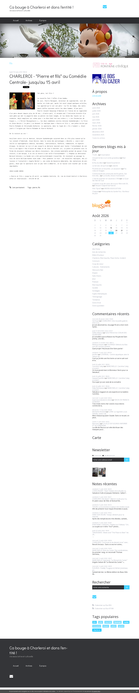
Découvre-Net (97, 270)
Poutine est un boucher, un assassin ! (106, 169)
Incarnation (105, 155)
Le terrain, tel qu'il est (100, 166)
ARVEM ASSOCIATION (112, 188)
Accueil (16, 20)
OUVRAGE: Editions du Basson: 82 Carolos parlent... (110, 345)
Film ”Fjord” (96, 188)
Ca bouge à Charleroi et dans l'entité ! (41, 7)
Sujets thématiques (99, 294)
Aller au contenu (7, 2)
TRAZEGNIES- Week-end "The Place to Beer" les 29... (110, 533)
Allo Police (96, 249)
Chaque (95, 191)
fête (94, 622)
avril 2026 (96, 120)
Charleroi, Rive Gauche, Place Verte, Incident (109, 258)
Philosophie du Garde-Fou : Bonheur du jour (110, 192)
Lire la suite (96, 96)
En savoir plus (96, 691)
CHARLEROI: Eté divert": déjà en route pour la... (109, 499)
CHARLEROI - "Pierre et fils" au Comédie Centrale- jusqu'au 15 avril (47, 79)
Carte (96, 437)
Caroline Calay (97, 366)
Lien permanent (18, 187)
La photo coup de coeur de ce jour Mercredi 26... (110, 183)
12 (111, 228)
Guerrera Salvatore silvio (101, 400)
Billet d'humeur (98, 255)
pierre (34, 187)
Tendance (96, 300)
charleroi (97, 630)
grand (121, 626)
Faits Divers (96, 276)
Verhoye (95, 321)
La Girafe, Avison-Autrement (114, 176)
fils (39, 187)
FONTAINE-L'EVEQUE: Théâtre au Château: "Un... (110, 524)
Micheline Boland (98, 412)
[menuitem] (15, 20)
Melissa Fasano (98, 344)
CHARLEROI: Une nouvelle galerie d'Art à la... (109, 322)
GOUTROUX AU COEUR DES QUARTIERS (109, 334)
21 (122, 230)
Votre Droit (96, 303)
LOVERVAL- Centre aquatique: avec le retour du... (110, 355)
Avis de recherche (99, 252)
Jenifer (94, 354)
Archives (29, 20)
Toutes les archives (98, 138)
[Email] (105, 7)
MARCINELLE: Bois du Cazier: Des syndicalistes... (110, 550)
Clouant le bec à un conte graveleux (105, 158)
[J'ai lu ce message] (137, 691)
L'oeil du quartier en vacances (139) (105, 178)
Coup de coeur (97, 264)
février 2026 (96, 126)
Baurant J (96, 423)
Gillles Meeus (97, 333)
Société (95, 288)
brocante (96, 626)
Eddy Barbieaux (98, 388)
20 (116, 230)
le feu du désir (97, 163)
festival (117, 622)
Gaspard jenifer (98, 378)
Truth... (95, 155)
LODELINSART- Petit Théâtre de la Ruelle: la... (109, 491)
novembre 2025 (98, 135)
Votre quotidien (98, 306)
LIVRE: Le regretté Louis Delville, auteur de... (109, 413)
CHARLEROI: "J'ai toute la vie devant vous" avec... (110, 542)
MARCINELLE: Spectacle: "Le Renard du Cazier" (109, 560)
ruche (126, 622)
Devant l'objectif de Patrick (105, 185)
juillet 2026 (96, 111)
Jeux (94, 279)
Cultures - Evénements (101, 267)
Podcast (95, 282)
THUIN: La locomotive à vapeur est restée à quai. (110, 507)
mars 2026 (96, 123)
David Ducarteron (113, 163)
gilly (100, 622)
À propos (42, 20)
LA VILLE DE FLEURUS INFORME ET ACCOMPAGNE (109, 424)
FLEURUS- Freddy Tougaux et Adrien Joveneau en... (110, 569)
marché (108, 622)
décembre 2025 (98, 132)
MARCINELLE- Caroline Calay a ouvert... (110, 367)
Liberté (115, 166)
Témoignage (97, 297)
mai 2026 (95, 117)
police (113, 626)
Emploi (94, 273)
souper (105, 626)
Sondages (96, 291)
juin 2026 (95, 114)
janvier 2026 (97, 129)
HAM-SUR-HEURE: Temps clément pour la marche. (108, 516)
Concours (96, 261)
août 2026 (96, 108)
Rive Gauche (97, 285)
